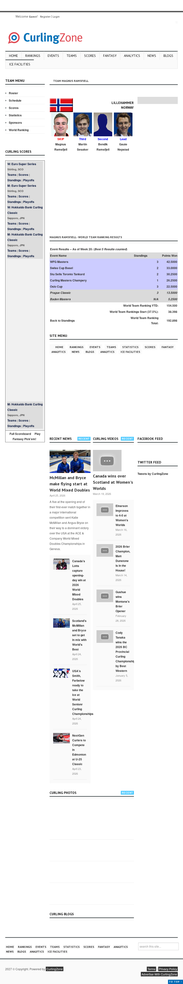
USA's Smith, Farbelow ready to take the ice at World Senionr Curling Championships (82, 692)
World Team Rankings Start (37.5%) (134, 312)
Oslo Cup (56, 286)
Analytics (132, 56)
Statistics (15, 115)
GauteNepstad (123, 147)
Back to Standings (62, 320)
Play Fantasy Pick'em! (27, 436)
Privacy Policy (168, 969)
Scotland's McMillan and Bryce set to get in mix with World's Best (79, 635)
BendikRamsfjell (103, 147)
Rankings (32, 56)
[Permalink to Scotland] (61, 622)
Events (53, 56)
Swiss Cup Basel (61, 268)
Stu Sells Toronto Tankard (67, 274)
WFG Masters (59, 262)
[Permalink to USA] (61, 672)
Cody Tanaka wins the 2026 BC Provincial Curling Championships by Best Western (126, 651)
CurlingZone (54, 969)
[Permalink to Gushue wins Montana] (105, 595)
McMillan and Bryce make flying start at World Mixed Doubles (70, 484)
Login (56, 16)
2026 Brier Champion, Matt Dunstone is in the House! (123, 558)
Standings (14, 180)
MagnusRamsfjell (60, 147)
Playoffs (28, 180)
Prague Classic (60, 293)
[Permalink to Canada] (61, 563)
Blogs (168, 56)
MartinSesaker (82, 147)
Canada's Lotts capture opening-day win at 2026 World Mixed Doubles (79, 580)
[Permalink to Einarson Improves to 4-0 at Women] (105, 509)
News (151, 56)
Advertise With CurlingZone (159, 974)
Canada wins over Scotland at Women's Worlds (113, 482)
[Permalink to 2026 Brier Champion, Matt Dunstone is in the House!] (105, 550)
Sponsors (15, 122)
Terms (151, 969)
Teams (71, 56)
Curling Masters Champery (68, 280)
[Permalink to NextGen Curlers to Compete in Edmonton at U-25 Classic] (61, 737)
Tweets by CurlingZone (152, 474)
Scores (90, 56)
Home (13, 56)
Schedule (15, 100)
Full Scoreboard (20, 434)
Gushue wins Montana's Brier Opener (123, 601)
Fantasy (110, 56)
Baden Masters (60, 299)
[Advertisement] (25, 330)
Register (45, 16)
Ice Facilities (19, 64)
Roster (13, 93)
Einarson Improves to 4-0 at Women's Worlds (122, 515)
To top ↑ (175, 981)
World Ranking (19, 130)
